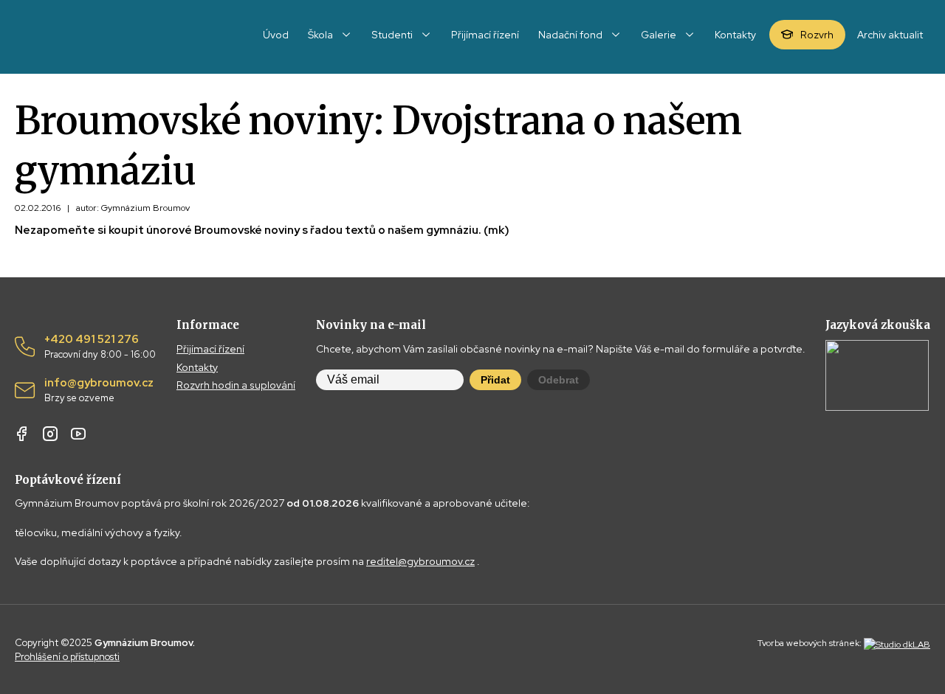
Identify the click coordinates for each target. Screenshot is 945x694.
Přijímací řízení (210, 348)
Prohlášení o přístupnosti (67, 656)
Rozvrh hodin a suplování (235, 385)
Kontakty (197, 367)
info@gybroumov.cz (99, 390)
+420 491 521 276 (100, 347)
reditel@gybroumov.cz (420, 561)
